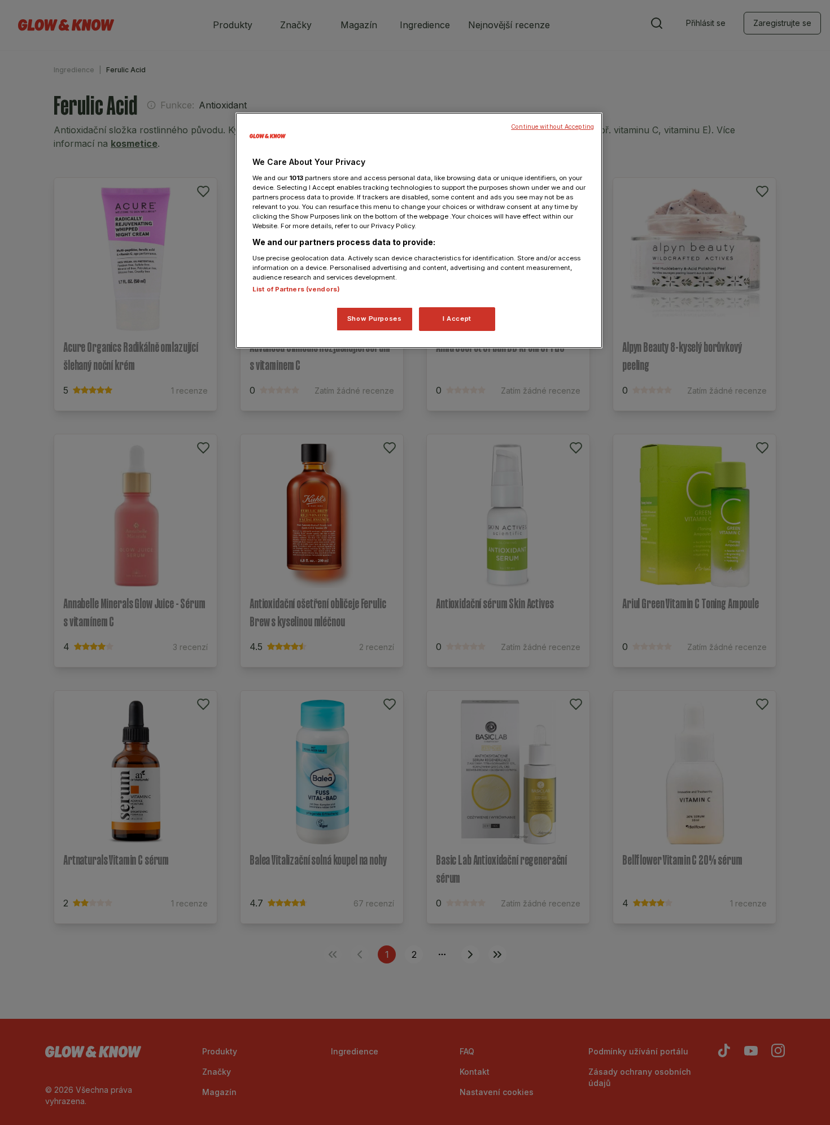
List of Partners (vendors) (296, 289)
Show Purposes (374, 318)
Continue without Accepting (552, 126)
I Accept (457, 318)
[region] (418, 230)
